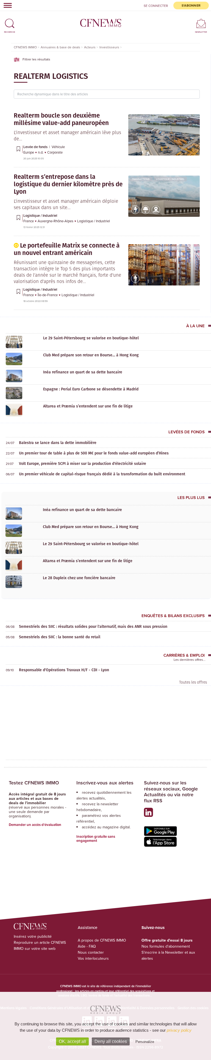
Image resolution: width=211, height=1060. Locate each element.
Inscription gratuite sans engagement (95, 838)
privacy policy (179, 1030)
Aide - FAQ (87, 946)
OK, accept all (72, 1041)
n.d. (41, 152)
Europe (29, 152)
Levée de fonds (35, 146)
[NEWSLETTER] (201, 23)
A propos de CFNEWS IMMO (102, 940)
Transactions (140, 179)
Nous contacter (91, 952)
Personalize (144, 1042)
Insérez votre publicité (33, 936)
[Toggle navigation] (6, 5)
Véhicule (137, 118)
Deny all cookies (111, 1041)
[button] (9, 21)
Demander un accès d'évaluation (35, 824)
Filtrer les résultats (36, 59)
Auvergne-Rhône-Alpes (56, 220)
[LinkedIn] (150, 814)
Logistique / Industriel (170, 179)
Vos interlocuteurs (93, 958)
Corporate (55, 152)
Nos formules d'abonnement (165, 946)
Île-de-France (48, 294)
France (29, 220)
